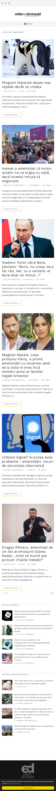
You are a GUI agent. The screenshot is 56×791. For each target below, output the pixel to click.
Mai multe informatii (14, 783)
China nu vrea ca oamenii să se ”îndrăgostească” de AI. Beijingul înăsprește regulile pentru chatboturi (32, 643)
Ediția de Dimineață (25, 620)
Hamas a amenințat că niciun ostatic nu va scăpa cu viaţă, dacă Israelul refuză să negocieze (27, 174)
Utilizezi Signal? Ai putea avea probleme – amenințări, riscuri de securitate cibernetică (28, 461)
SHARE (33, 91)
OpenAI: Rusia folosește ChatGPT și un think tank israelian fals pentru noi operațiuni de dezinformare (32, 614)
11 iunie (21, 91)
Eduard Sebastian (12, 279)
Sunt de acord (28, 788)
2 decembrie (33, 380)
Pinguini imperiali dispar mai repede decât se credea (26, 84)
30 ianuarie (28, 279)
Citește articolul (12, 115)
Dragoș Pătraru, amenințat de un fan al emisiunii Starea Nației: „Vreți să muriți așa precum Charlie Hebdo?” (27, 553)
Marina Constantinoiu (14, 185)
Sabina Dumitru (23, 732)
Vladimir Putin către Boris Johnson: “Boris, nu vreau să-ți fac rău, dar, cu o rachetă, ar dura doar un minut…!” (28, 268)
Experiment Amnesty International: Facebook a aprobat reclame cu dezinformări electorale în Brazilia (33, 628)
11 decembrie (34, 185)
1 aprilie (21, 564)
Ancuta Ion (9, 91)
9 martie (31, 470)
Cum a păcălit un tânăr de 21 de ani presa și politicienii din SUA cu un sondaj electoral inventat (32, 657)
